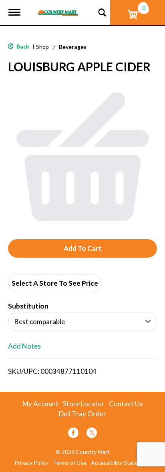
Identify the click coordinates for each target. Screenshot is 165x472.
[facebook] (73, 434)
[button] (82, 248)
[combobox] (82, 322)
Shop (42, 46)
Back (22, 46)
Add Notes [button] (24, 346)
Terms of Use (70, 463)
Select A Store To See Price (55, 283)
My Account (40, 404)
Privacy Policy (31, 463)
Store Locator (84, 404)
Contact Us (126, 404)
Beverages (73, 46)
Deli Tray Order (82, 414)
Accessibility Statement (121, 463)
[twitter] (92, 434)
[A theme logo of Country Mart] (58, 8)
